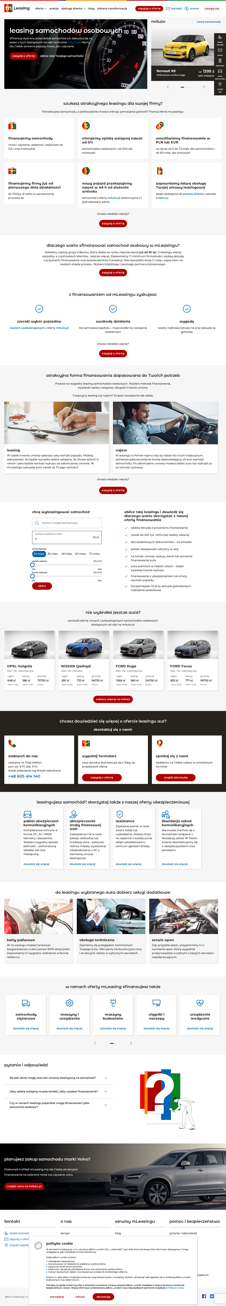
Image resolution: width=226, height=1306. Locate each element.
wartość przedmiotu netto (48, 534)
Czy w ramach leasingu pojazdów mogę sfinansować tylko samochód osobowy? (49, 1105)
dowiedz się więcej (36, 864)
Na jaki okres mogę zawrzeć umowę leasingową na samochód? (53, 1077)
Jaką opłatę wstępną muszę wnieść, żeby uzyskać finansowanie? (54, 1091)
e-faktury (162, 198)
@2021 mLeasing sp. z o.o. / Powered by (24, 1297)
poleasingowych (33, 328)
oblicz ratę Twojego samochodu (62, 56)
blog (91, 8)
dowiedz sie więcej (82, 864)
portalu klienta (193, 194)
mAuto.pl (74, 42)
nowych (15, 328)
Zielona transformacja (112, 8)
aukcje (54, 8)
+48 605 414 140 (24, 776)
